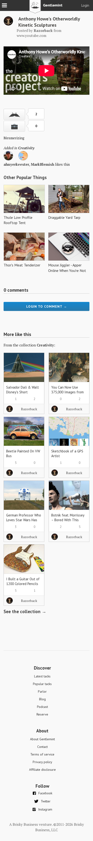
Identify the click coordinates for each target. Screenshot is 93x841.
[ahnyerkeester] (8, 159)
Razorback (29, 409)
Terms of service (42, 754)
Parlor (42, 691)
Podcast (42, 707)
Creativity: (46, 345)
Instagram (45, 809)
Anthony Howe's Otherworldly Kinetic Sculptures (49, 22)
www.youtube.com (31, 35)
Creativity (26, 147)
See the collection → (25, 611)
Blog (42, 699)
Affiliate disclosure (42, 769)
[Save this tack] (14, 126)
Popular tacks (42, 684)
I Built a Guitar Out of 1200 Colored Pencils (23, 581)
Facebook (45, 793)
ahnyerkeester (16, 164)
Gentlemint (46, 8)
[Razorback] (8, 24)
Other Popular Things (25, 177)
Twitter (46, 801)
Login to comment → (46, 306)
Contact (42, 747)
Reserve (42, 714)
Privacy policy (42, 762)
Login (85, 5)
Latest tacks (42, 676)
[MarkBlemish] (23, 159)
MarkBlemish (42, 164)
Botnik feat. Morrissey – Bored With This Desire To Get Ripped (67, 520)
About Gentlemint (42, 739)
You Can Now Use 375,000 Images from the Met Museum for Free (67, 394)
